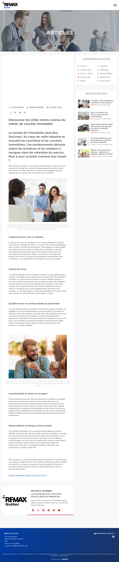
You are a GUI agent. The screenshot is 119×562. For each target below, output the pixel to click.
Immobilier (104, 70)
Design (83, 81)
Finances (103, 66)
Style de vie (104, 81)
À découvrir (17, 107)
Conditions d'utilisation (107, 554)
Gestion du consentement (59, 555)
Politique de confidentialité (86, 554)
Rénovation (104, 77)
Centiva (64, 559)
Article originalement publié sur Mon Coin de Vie (28, 475)
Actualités (85, 77)
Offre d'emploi (106, 73)
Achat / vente (86, 73)
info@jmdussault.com (19, 546)
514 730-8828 (14, 543)
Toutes (83, 66)
